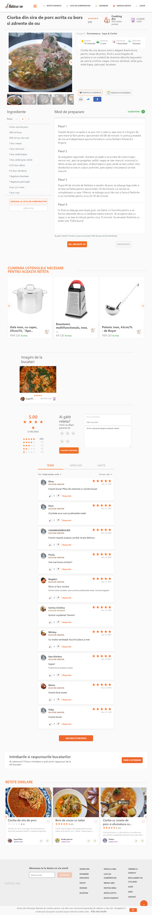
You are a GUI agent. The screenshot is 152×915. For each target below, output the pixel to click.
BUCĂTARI (84, 893)
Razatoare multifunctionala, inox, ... (72, 327)
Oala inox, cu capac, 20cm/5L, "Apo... (23, 329)
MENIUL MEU (109, 883)
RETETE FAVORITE (111, 898)
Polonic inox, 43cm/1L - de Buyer (117, 329)
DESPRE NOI (85, 869)
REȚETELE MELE (110, 888)
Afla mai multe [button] (99, 911)
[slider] (93, 18)
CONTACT (132, 897)
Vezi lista (28, 208)
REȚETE (83, 883)
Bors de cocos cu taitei (70, 820)
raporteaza (123, 244)
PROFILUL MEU (110, 869)
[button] (10, 62)
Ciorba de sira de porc (22, 820)
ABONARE (65, 875)
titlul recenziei (93, 417)
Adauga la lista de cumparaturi (28, 201)
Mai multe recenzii (76, 738)
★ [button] (89, 18)
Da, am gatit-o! (77, 244)
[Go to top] (144, 904)
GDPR (130, 887)
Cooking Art (116, 17)
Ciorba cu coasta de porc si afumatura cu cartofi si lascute (116, 822)
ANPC (130, 892)
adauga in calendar (120, 92)
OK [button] (133, 910)
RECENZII (83, 888)
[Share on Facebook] (97, 99)
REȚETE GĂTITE (110, 893)
